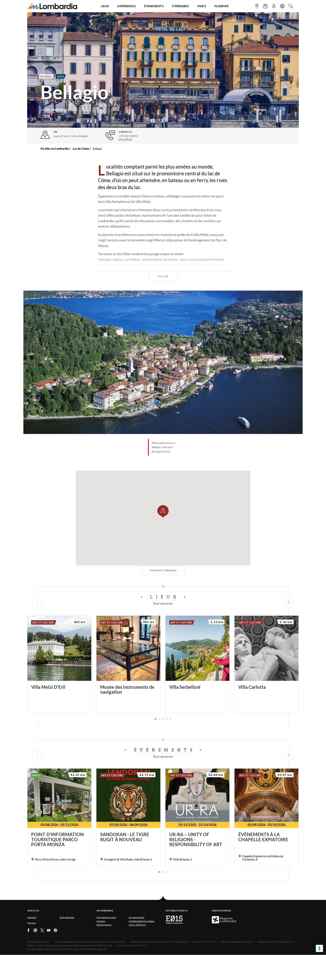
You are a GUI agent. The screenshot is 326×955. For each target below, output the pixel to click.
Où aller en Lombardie (54, 148)
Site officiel (125, 139)
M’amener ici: (163, 570)
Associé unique (136, 917)
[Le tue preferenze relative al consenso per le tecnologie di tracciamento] (319, 948)
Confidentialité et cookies (142, 921)
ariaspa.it (31, 917)
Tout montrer (163, 603)
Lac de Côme (81, 148)
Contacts (100, 921)
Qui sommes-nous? (106, 917)
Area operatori (67, 917)
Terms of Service (137, 924)
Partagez (260, 109)
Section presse (103, 924)
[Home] (52, 6)
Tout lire (163, 276)
